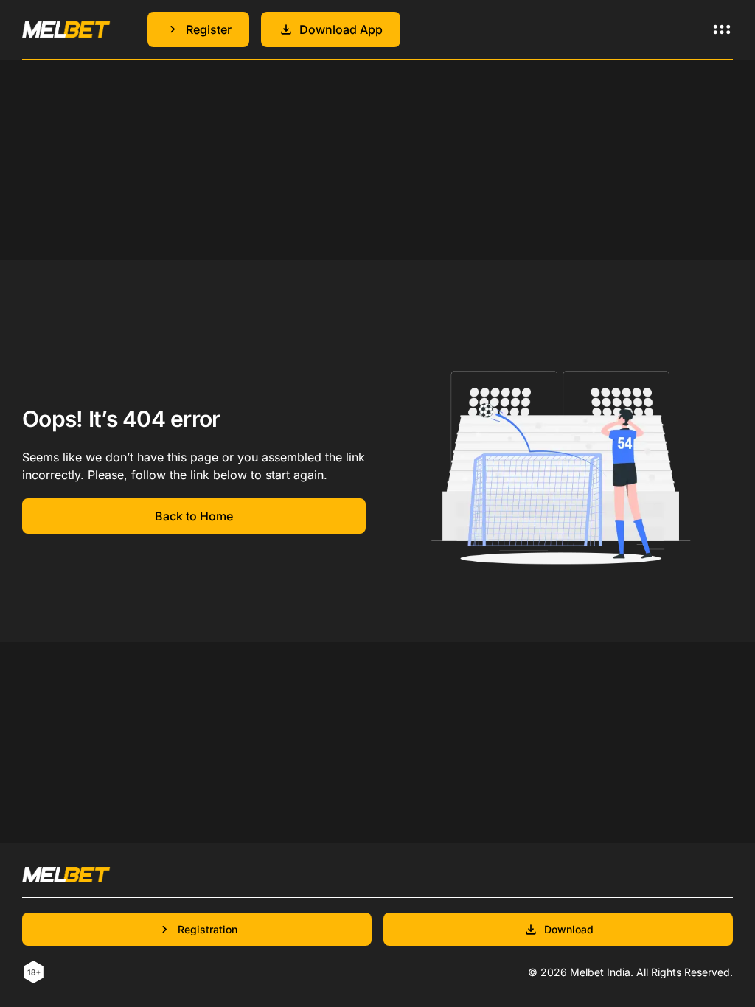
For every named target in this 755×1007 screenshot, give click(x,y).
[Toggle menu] (722, 29)
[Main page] (66, 29)
